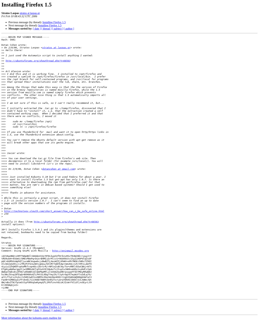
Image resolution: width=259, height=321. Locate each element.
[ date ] (37, 28)
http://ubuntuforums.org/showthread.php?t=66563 (38, 60)
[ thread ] (46, 28)
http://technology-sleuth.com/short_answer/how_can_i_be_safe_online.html (54, 211)
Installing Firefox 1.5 (54, 22)
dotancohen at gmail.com (58, 169)
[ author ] (69, 28)
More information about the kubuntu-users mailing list (31, 317)
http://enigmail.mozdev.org (70, 250)
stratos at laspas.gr (30, 13)
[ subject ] (57, 28)
